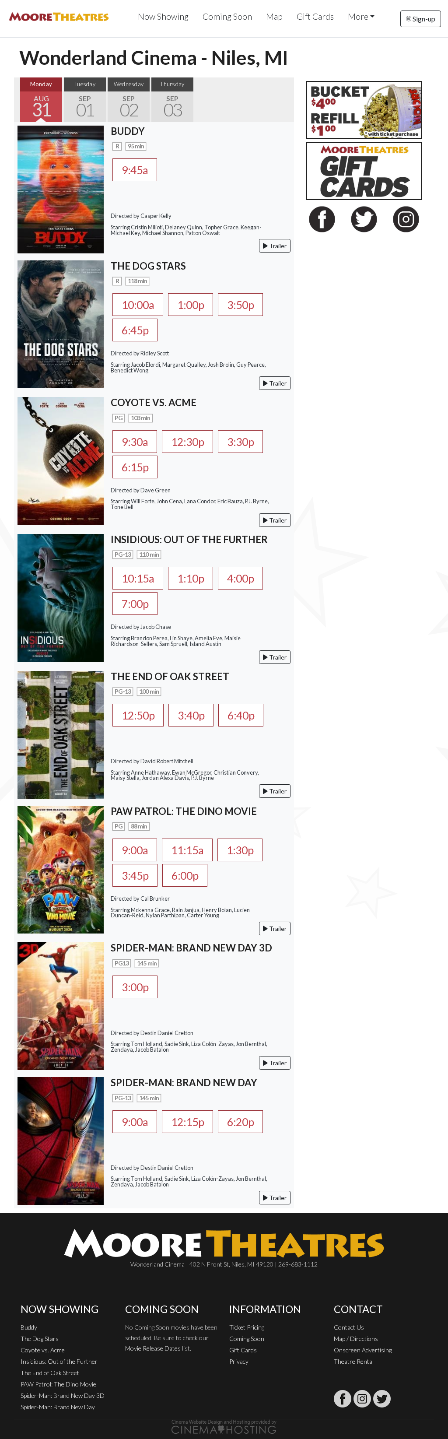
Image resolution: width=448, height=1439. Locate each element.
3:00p (135, 986)
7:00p (135, 603)
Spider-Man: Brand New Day (58, 1407)
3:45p (135, 875)
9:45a (135, 169)
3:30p (240, 441)
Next (285, 100)
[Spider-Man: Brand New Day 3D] (61, 1005)
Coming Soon (227, 16)
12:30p (187, 441)
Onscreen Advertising (363, 1350)
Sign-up (423, 18)
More (358, 16)
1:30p (240, 849)
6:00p (185, 875)
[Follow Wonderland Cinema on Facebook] (342, 1398)
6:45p (135, 330)
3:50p (240, 304)
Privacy (238, 1361)
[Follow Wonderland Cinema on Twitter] (382, 1398)
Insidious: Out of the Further (59, 1361)
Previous (23, 100)
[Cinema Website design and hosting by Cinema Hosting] (224, 1426)
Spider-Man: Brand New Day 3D (63, 1395)
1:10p (190, 578)
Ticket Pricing (246, 1327)
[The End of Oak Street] (61, 734)
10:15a (138, 578)
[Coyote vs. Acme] (61, 460)
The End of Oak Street (50, 1372)
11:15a (187, 849)
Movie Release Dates (153, 1348)
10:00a (138, 304)
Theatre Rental (354, 1361)
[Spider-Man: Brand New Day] (61, 1140)
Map (274, 16)
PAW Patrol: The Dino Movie (58, 1384)
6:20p (240, 1121)
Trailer (277, 245)
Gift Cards (315, 16)
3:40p (191, 715)
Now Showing (163, 16)
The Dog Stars (40, 1338)
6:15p (135, 467)
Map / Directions (356, 1338)
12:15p (187, 1121)
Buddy (29, 1327)
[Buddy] (61, 188)
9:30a (135, 441)
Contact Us (349, 1327)
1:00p (190, 304)
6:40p (241, 715)
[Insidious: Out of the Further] (61, 597)
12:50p (138, 715)
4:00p (240, 578)
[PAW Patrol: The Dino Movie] (61, 868)
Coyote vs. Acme (43, 1350)
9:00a (135, 849)
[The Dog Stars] (61, 323)
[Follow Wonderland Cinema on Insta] (362, 1398)
